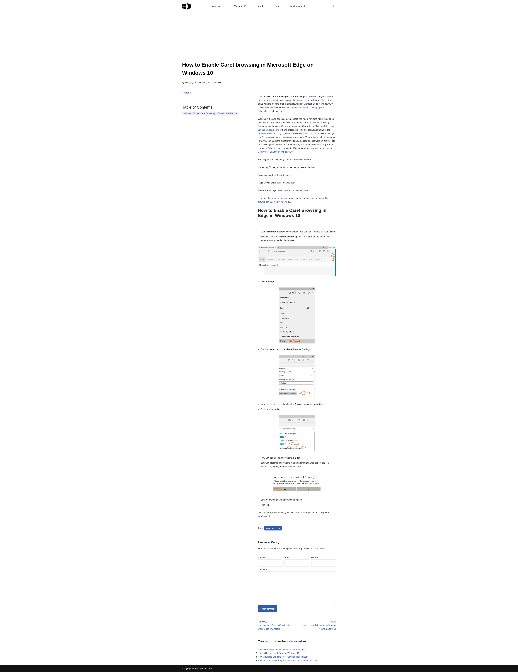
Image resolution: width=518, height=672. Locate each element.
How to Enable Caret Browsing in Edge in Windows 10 (211, 113)
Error (277, 6)
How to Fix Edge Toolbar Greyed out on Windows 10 (283, 649)
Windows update (298, 6)
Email (287, 558)
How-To (260, 6)
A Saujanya (189, 82)
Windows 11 (218, 6)
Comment (263, 570)
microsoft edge (273, 528)
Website (315, 558)
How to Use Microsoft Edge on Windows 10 (278, 653)
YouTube (186, 93)
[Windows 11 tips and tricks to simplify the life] (186, 6)
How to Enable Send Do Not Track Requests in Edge (283, 657)
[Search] (334, 6)
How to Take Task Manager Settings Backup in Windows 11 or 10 (289, 660)
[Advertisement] (259, 40)
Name (261, 558)
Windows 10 (240, 6)
